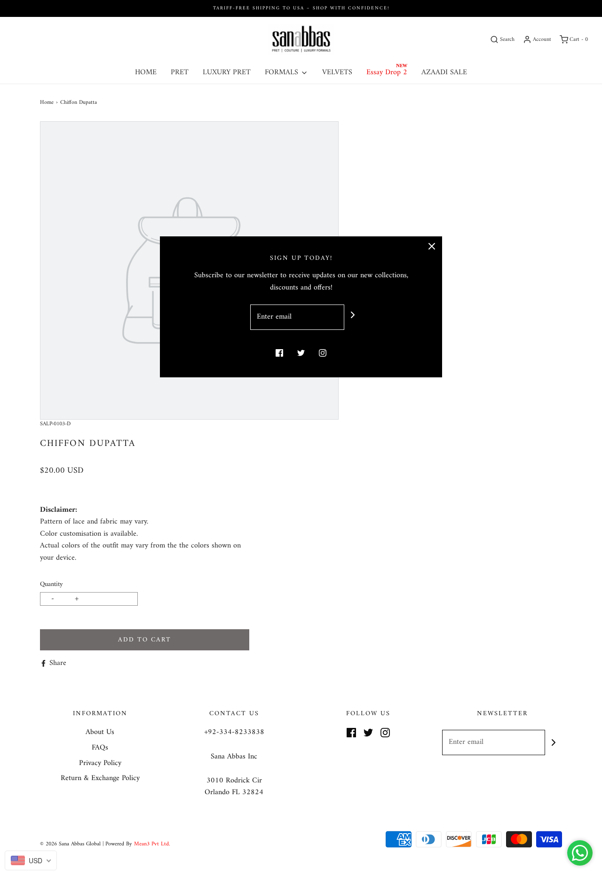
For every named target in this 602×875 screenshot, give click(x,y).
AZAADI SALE (444, 72)
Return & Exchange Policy (100, 779)
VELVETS (337, 72)
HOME (146, 72)
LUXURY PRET (227, 72)
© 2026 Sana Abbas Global (70, 844)
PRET (180, 72)
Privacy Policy (100, 764)
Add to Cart (144, 640)
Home (47, 102)
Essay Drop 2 (386, 72)
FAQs (100, 748)
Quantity (51, 584)
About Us (100, 733)
